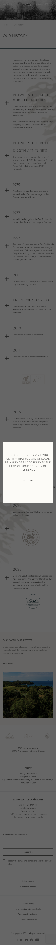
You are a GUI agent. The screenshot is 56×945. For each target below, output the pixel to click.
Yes (25, 480)
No (31, 480)
